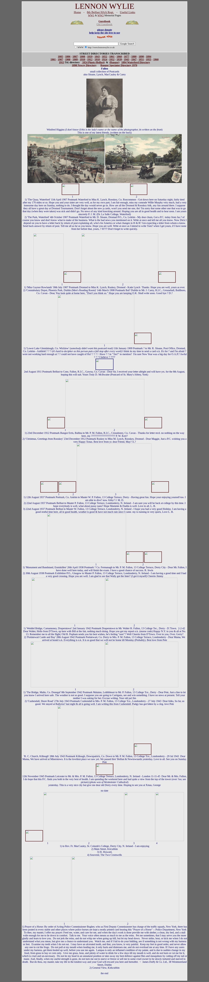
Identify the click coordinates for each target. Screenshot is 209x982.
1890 (141, 56)
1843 (97, 56)
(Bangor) (114, 62)
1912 (89, 59)
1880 (134, 56)
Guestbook (104, 21)
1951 (141, 59)
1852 (104, 56)
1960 (156, 59)
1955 (148, 59)
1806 (67, 56)
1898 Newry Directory (84, 65)
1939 (119, 59)
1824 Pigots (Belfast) (93, 62)
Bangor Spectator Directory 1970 (118, 65)
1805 (60, 56)
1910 (82, 59)
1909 (75, 59)
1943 (126, 59)
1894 (148, 56)
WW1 (91, 15)
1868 (119, 56)
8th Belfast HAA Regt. (100, 12)
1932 (111, 59)
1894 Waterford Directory (135, 62)
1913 (61, 62)
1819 (89, 56)
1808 (82, 56)
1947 (134, 59)
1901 (53, 59)
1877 (126, 56)
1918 (97, 59)
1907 (60, 59)
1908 (67, 59)
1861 (111, 56)
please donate (104, 29)
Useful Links (127, 12)
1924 (104, 59)
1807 (75, 56)
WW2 (100, 15)
